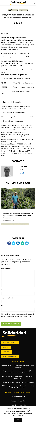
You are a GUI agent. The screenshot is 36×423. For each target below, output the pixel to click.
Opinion (27, 382)
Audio (26, 224)
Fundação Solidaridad (18, 401)
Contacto (6, 352)
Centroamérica (29, 386)
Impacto (4, 376)
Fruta (8, 373)
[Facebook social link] (9, 243)
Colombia (13, 388)
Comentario (6, 268)
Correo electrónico (8, 298)
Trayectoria (17, 365)
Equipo (32, 365)
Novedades (5, 382)
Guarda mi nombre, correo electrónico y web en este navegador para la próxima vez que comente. (17, 316)
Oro (31, 371)
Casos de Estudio (18, 378)
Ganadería (17, 371)
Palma (23, 371)
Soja (27, 371)
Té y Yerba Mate (24, 373)
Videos (32, 382)
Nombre (4, 290)
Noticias (12, 382)
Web (3, 306)
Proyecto (24, 10)
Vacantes (5, 347)
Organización (25, 365)
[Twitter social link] (13, 243)
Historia (16, 224)
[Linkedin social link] (18, 243)
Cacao (12, 373)
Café (10, 10)
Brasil (22, 386)
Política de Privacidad (9, 356)
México (19, 388)
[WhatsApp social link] (22, 243)
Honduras (21, 224)
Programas (6, 371)
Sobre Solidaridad (6, 365)
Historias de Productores (26, 376)
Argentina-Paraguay (13, 386)
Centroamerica (9, 224)
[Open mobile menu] (2, 3)
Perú (16, 10)
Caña (17, 373)
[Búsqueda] (34, 3)
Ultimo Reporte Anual (9, 342)
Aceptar (18, 420)
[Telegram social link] (27, 243)
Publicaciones (19, 382)
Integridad (18, 367)
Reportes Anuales (13, 376)
